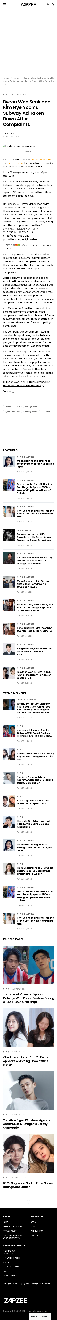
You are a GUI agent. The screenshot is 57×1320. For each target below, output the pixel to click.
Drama (8, 406)
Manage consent (40, 1316)
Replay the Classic (11, 1258)
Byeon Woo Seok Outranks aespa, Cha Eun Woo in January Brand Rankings (26, 383)
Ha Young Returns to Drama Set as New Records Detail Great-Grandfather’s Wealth (35, 871)
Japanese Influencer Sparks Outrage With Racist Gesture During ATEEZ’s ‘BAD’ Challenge (34, 733)
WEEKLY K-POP (37, 1231)
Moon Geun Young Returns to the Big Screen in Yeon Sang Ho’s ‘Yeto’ (35, 463)
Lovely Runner (31, 411)
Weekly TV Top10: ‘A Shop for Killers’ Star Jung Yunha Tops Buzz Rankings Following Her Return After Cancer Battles (33, 708)
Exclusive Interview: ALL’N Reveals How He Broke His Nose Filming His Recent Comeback (34, 537)
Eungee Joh (8, 134)
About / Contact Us (12, 1226)
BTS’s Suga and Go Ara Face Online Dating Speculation (33, 802)
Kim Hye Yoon (15, 163)
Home (6, 78)
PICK (5, 1271)
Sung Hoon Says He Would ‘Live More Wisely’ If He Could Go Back (34, 651)
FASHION (34, 1235)
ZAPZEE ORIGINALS (14, 1245)
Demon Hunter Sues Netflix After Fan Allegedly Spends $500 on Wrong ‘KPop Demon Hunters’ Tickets (35, 489)
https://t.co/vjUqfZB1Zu (16, 235)
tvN (18, 406)
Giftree (46, 411)
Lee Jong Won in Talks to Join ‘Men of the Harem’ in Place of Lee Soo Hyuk (34, 675)
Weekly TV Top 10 (26, 700)
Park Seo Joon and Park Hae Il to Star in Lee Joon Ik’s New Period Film (35, 513)
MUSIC (20, 530)
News (16, 78)
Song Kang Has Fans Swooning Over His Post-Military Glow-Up (35, 629)
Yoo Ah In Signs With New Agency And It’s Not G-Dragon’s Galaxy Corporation (35, 780)
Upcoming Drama (11, 1267)
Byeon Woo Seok (41, 159)
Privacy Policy (10, 1231)
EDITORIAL (37, 1216)
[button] (4, 4)
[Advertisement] (28, 44)
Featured (29, 457)
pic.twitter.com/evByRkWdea (20, 239)
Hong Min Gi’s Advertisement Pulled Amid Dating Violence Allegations (33, 824)
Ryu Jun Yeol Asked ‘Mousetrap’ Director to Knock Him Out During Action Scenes (35, 560)
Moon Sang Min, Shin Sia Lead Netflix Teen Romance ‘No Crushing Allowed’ (33, 584)
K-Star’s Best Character (9, 1252)
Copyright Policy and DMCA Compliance (13, 1236)
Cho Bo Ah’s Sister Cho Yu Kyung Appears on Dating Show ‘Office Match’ (35, 756)
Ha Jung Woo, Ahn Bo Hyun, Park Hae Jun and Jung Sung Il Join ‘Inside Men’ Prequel (35, 607)
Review (6, 1262)
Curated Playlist (11, 1275)
